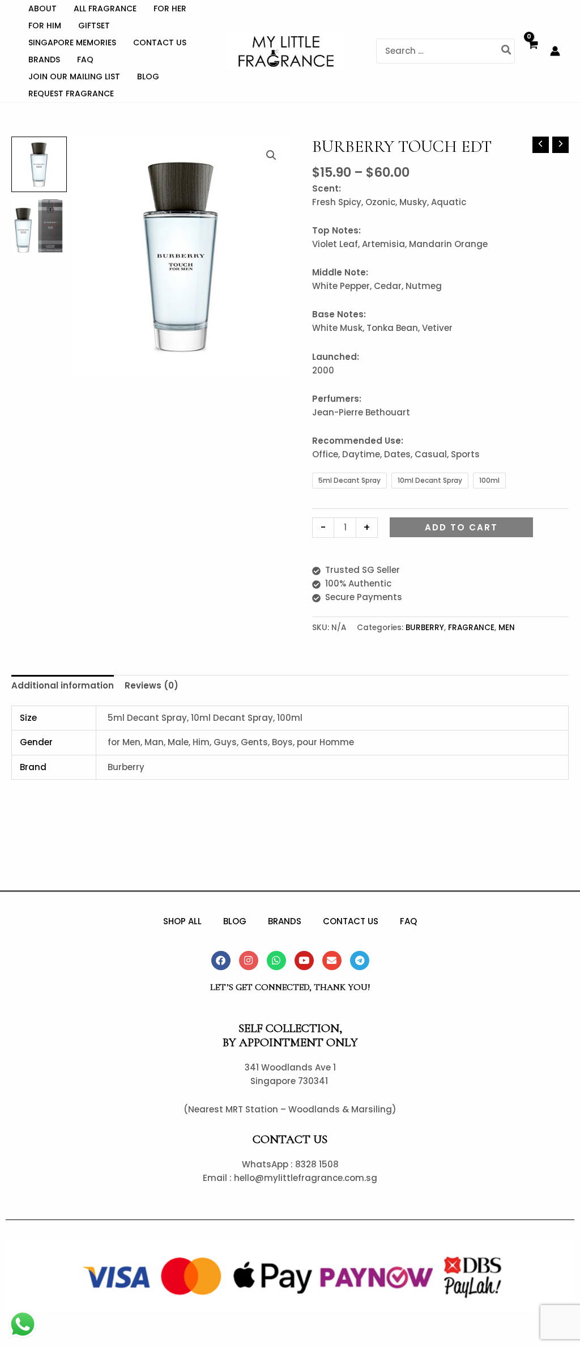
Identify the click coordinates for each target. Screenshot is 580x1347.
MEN (506, 627)
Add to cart (461, 527)
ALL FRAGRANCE (105, 8)
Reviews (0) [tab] (151, 685)
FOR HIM (44, 25)
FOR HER (169, 8)
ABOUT (42, 8)
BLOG (148, 76)
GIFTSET (94, 25)
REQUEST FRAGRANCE (71, 93)
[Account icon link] (555, 51)
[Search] (507, 51)
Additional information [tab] (62, 685)
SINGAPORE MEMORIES (72, 42)
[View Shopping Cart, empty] (532, 51)
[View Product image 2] (39, 225)
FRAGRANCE (471, 627)
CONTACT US (159, 42)
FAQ (85, 59)
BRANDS (44, 59)
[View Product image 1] (39, 164)
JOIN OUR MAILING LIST (74, 76)
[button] (271, 155)
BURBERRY (425, 627)
